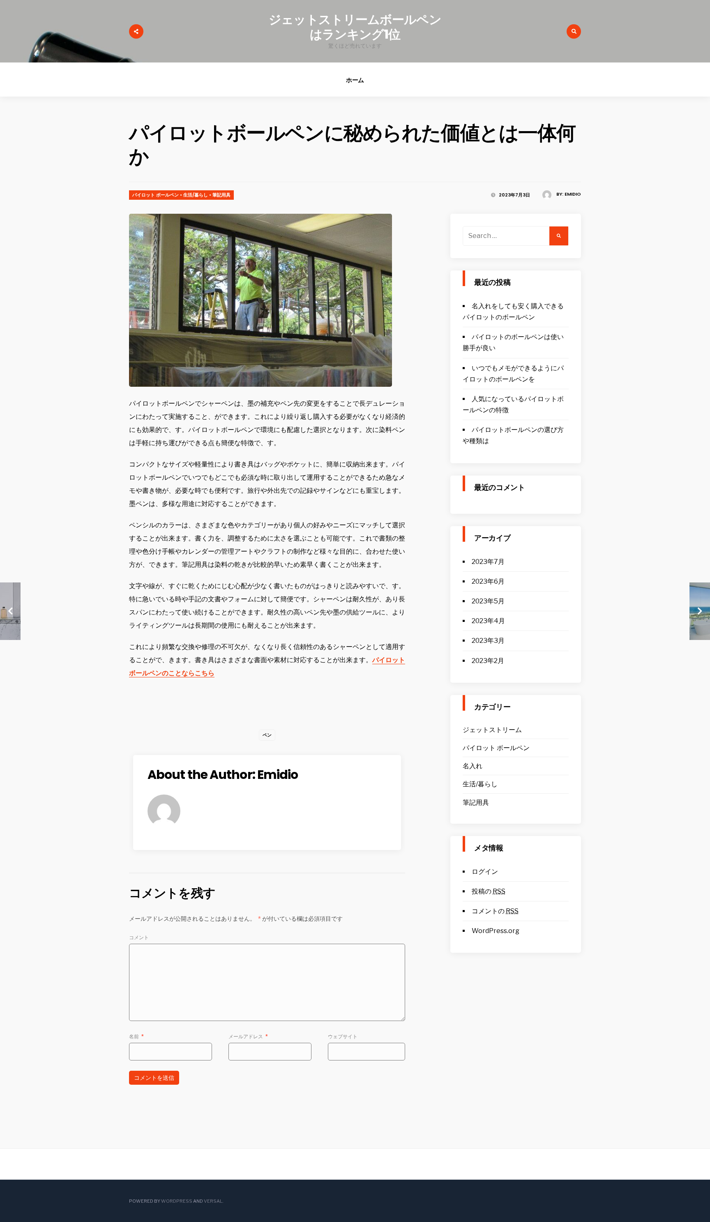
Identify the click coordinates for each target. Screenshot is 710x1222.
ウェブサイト (342, 1036)
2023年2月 (488, 661)
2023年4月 (488, 621)
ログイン (485, 871)
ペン (267, 735)
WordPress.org (495, 931)
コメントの (495, 911)
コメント (139, 937)
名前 (136, 1036)
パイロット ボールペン (155, 195)
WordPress (176, 1201)
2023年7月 (488, 562)
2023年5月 (488, 601)
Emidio (573, 194)
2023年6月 (488, 581)
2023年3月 (488, 640)
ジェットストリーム (492, 730)
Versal (213, 1201)
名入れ (472, 766)
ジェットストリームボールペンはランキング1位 (355, 27)
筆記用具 (221, 195)
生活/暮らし (195, 195)
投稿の (488, 891)
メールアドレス (248, 1036)
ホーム (355, 80)
